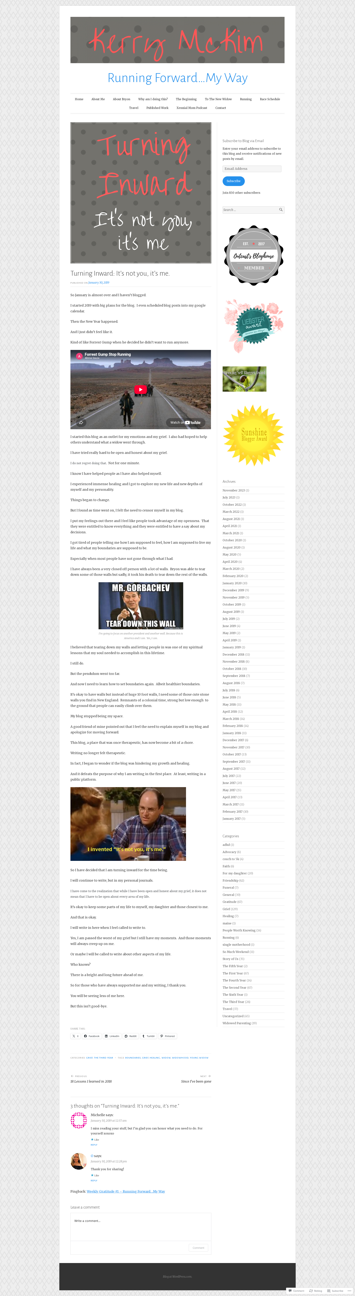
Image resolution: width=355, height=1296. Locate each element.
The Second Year (234, 987)
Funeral (228, 887)
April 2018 (230, 711)
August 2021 (231, 519)
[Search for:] (254, 210)
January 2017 (232, 818)
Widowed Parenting (237, 1023)
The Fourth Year (234, 980)
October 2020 (232, 540)
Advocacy (229, 852)
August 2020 (232, 547)
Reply (94, 1145)
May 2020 (229, 554)
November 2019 (234, 597)
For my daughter (235, 873)
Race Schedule (270, 99)
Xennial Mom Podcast (192, 108)
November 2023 (234, 490)
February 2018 (233, 726)
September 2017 (234, 761)
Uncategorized (233, 1016)
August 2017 (231, 768)
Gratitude (229, 902)
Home (79, 99)
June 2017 (229, 783)
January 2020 (232, 583)
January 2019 (232, 647)
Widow (166, 1057)
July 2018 (229, 690)
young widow (199, 1057)
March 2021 (231, 533)
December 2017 (233, 740)
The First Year (233, 973)
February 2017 (233, 811)
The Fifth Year (233, 966)
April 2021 (230, 526)
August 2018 (231, 683)
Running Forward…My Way (177, 78)
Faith (226, 866)
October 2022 (232, 504)
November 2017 (233, 747)
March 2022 (231, 512)
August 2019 (231, 612)
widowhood (180, 1057)
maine (227, 923)
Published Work (157, 108)
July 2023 (229, 497)
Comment (198, 1247)
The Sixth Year (233, 994)
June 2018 (229, 697)
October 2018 (232, 669)
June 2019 (229, 626)
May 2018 (229, 704)
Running (246, 99)
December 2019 (233, 590)
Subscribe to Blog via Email (243, 141)
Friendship (230, 880)
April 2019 (230, 640)
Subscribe (234, 181)
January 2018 (232, 733)
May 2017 (229, 790)
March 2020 (231, 569)
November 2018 (234, 661)
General (228, 895)
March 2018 (231, 719)
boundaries (133, 1057)
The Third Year (103, 1057)
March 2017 (231, 804)
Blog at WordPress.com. (177, 1276)
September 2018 (234, 676)
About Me (98, 99)
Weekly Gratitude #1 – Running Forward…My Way (126, 1191)
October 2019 (232, 604)
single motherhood (236, 944)
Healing (155, 1057)
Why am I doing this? (153, 99)
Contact (220, 108)
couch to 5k (231, 859)
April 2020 (230, 562)
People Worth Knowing (239, 930)
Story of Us (230, 959)
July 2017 (229, 776)
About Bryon (121, 99)
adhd (226, 845)
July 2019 (229, 619)
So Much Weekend (236, 952)
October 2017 (232, 754)
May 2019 (229, 633)
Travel (133, 108)
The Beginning (186, 99)
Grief (89, 1057)
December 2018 (233, 654)
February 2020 (233, 576)
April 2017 (230, 797)
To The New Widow (218, 99)
